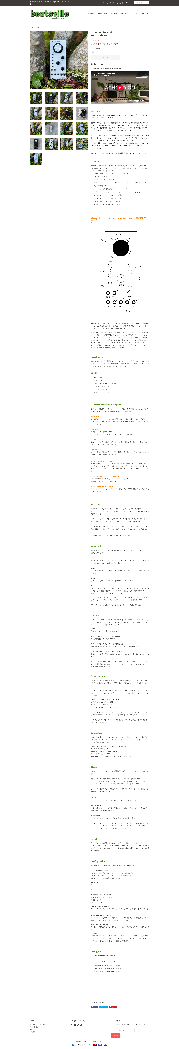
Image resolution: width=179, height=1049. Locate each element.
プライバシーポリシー (36, 1034)
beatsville (88, 1041)
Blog (123, 14)
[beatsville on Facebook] (75, 1025)
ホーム (31, 27)
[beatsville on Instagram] (78, 1025)
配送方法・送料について (37, 1027)
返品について (34, 1029)
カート (130, 3)
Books (114, 14)
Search (145, 14)
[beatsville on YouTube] (81, 1025)
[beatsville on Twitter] (72, 1025)
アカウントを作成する (116, 3)
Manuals (134, 14)
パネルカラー (95, 48)
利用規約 (32, 1032)
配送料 (96, 44)
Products (102, 14)
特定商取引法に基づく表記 (37, 1024)
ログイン (102, 3)
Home (91, 14)
